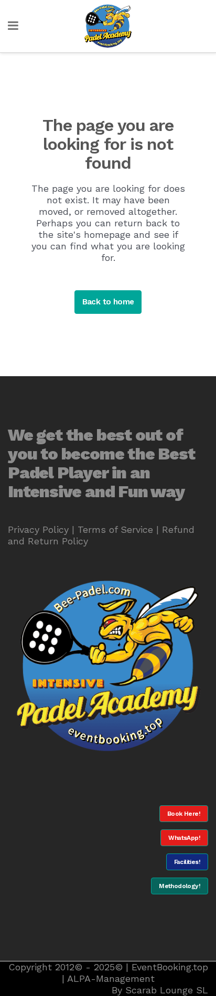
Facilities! (187, 862)
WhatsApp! (184, 837)
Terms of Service (115, 529)
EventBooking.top (170, 966)
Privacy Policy (38, 529)
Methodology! (179, 886)
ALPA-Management (111, 978)
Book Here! (183, 813)
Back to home (108, 302)
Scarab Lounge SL (166, 989)
